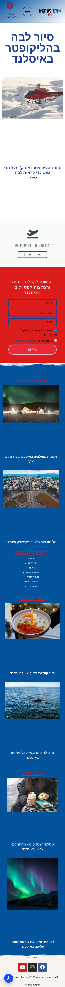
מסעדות (33, 586)
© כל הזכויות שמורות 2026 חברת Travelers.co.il (32, 977)
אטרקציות (10, 16)
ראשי (31, 558)
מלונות (10, 13)
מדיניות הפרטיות (23, 341)
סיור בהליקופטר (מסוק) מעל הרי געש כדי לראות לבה (32, 170)
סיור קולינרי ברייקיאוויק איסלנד (32, 673)
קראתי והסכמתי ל (33, 341)
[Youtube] (22, 967)
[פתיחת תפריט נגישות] (9, 978)
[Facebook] (42, 967)
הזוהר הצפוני (31, 581)
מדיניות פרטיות (32, 984)
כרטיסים (32, 563)
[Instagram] (32, 967)
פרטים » (32, 178)
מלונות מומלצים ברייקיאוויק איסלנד (31, 542)
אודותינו (32, 957)
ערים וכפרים (32, 572)
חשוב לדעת (33, 577)
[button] (27, 11)
